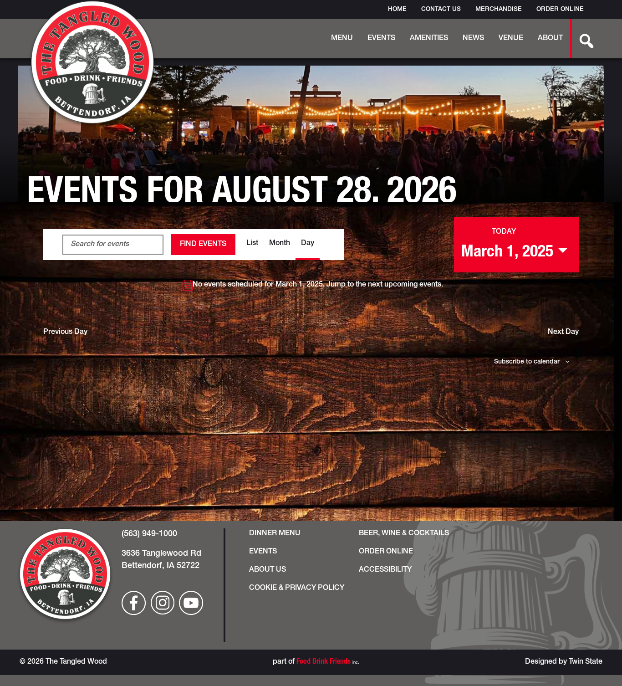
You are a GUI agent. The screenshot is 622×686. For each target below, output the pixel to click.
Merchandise (498, 9)
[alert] (313, 285)
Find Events (203, 244)
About (550, 38)
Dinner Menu (275, 534)
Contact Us (441, 9)
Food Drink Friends (323, 662)
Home (397, 9)
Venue (511, 38)
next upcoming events (404, 285)
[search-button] (581, 38)
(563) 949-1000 (149, 534)
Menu (342, 38)
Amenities (429, 38)
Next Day (563, 332)
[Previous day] (463, 232)
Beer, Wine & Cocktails (404, 534)
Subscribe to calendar (527, 362)
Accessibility (385, 570)
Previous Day (65, 332)
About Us (267, 570)
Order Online (560, 9)
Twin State (585, 662)
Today (504, 232)
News (473, 38)
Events (381, 38)
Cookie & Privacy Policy (296, 588)
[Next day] (475, 232)
